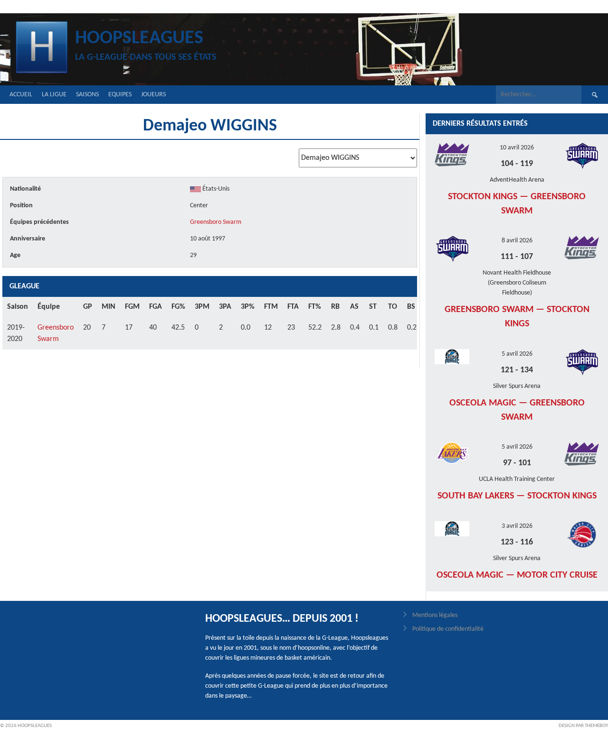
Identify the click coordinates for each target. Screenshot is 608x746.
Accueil (21, 94)
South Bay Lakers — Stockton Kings (517, 496)
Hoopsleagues (139, 38)
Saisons (87, 94)
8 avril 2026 (517, 240)
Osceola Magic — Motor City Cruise (517, 575)
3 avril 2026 (517, 526)
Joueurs (153, 94)
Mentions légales (434, 615)
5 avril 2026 (517, 354)
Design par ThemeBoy (583, 725)
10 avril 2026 (517, 147)
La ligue (54, 94)
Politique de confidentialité (448, 629)
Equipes (120, 94)
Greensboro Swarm (215, 222)
